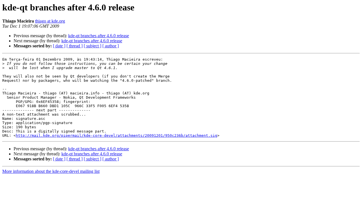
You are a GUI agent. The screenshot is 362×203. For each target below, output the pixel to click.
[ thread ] (74, 45)
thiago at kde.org (50, 21)
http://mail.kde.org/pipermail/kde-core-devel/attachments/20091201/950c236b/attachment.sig (116, 135)
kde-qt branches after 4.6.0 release (98, 35)
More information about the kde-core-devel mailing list (51, 171)
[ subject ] (92, 45)
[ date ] (59, 45)
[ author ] (110, 45)
